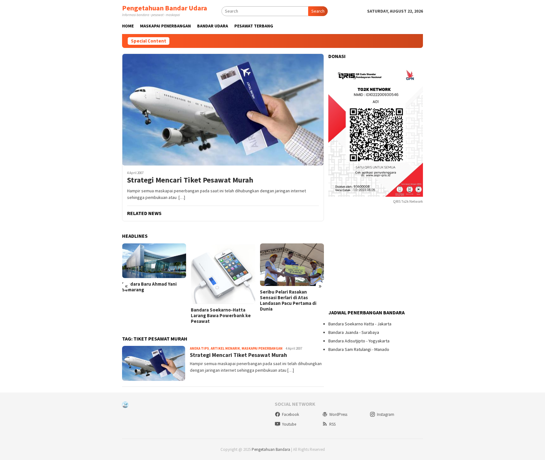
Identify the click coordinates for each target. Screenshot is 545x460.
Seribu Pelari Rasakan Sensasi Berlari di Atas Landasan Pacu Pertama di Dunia (288, 300)
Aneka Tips (199, 348)
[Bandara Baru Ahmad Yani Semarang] (154, 260)
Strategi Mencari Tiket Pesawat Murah (190, 180)
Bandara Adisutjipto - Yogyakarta (359, 341)
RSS (332, 424)
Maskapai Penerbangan (262, 348)
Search (318, 11)
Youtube (289, 424)
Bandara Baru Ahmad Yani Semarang (149, 287)
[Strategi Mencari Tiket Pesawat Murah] (223, 110)
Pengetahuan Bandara (271, 449)
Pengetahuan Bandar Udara (164, 7)
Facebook (290, 414)
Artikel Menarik (225, 348)
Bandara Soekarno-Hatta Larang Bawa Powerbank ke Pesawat (221, 315)
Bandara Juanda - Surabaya (353, 332)
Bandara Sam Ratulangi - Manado (358, 349)
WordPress (338, 414)
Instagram (385, 414)
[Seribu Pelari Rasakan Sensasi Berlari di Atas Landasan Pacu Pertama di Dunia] (292, 264)
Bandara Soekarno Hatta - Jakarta (359, 324)
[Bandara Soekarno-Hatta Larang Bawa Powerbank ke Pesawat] (223, 273)
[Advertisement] (375, 257)
